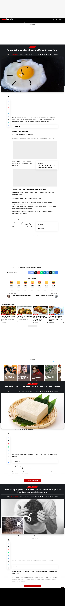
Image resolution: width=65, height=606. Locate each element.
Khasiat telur (28, 267)
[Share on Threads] (48, 54)
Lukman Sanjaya (14, 54)
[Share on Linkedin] (8, 113)
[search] (54, 19)
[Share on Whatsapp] (44, 54)
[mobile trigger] (63, 19)
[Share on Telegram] (46, 54)
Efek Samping (22, 267)
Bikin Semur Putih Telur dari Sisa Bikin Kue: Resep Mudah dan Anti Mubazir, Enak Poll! (24, 318)
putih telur (39, 267)
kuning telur (33, 267)
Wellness (34, 383)
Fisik (29, 383)
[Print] (8, 125)
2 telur (18, 267)
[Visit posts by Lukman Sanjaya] (8, 54)
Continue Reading (32, 480)
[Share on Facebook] (40, 54)
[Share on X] (8, 104)
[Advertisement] (32, 9)
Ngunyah (4, 314)
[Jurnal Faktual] (7, 19)
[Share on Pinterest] (42, 54)
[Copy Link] (50, 54)
